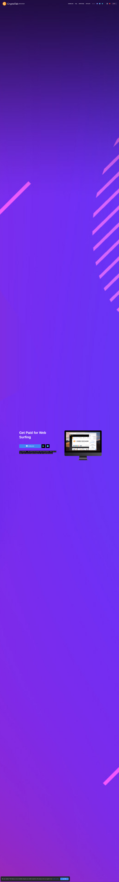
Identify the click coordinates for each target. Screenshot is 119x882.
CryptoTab (81, 3)
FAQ (76, 3)
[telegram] (102, 3)
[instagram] (107, 3)
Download (70, 3)
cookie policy (55, 878)
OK (65, 878)
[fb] (99, 3)
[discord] (97, 3)
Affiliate (88, 3)
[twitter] (104, 3)
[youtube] (109, 3)
